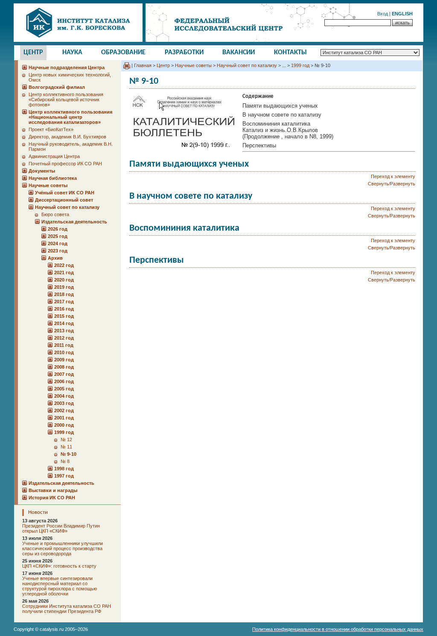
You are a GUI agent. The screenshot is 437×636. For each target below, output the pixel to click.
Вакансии (238, 52)
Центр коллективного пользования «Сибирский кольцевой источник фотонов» (66, 99)
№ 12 (66, 439)
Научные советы (193, 65)
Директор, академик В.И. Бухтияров (67, 136)
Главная (142, 65)
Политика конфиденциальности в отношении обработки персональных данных (337, 629)
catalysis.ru (52, 629)
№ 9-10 (68, 454)
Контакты (290, 52)
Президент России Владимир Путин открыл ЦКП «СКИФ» (61, 528)
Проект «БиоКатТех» (51, 129)
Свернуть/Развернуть (391, 183)
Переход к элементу (393, 176)
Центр (33, 52)
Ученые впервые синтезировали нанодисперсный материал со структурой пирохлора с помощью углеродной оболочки (59, 586)
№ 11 (66, 446)
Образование (123, 52)
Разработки (184, 52)
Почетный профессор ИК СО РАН (65, 163)
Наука (72, 52)
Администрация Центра (54, 156)
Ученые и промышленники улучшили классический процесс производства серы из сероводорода (62, 548)
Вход (382, 13)
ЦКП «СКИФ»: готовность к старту (59, 566)
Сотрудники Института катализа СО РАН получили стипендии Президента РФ (66, 609)
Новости (38, 512)
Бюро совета (55, 214)
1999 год (300, 65)
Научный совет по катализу (247, 65)
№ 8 (65, 461)
